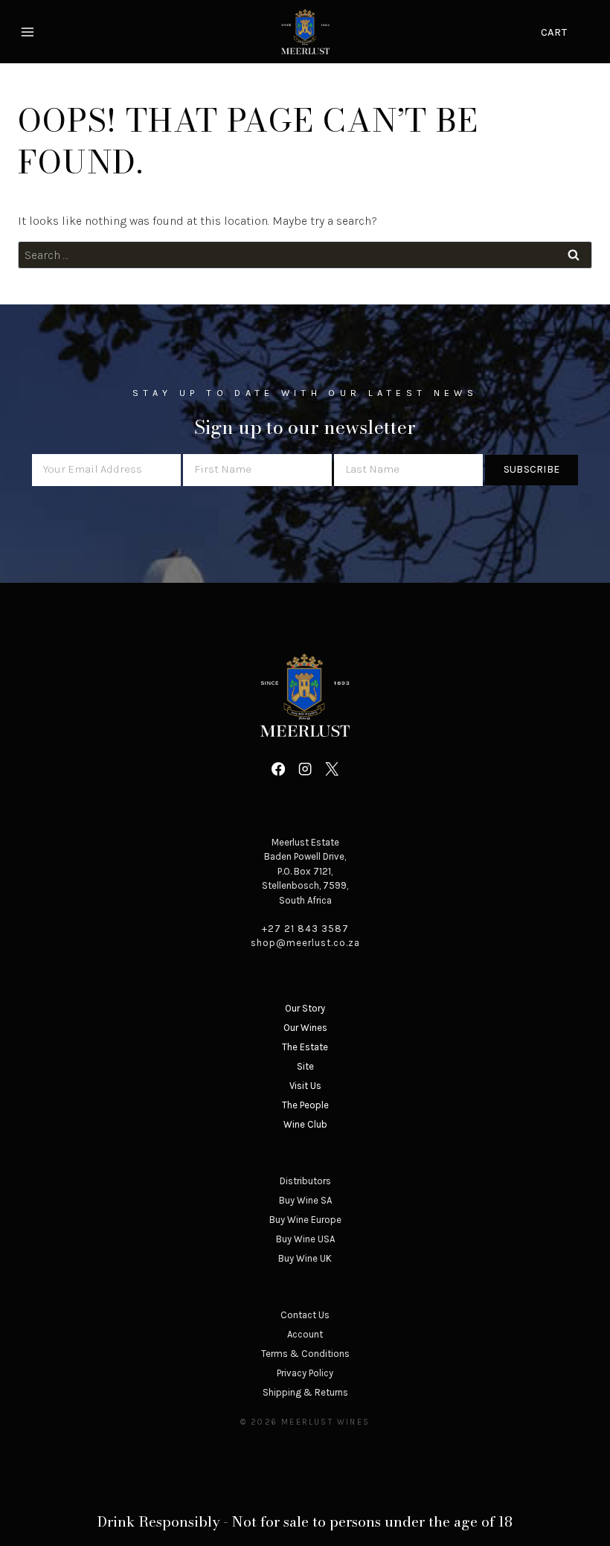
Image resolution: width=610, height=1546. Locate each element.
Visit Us (305, 1085)
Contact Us (305, 1314)
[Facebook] (277, 769)
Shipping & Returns (305, 1392)
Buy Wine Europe (305, 1219)
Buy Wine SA (305, 1200)
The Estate (305, 1047)
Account (305, 1334)
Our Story (305, 1008)
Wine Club (305, 1124)
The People (305, 1105)
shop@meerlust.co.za (305, 942)
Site (305, 1066)
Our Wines (305, 1027)
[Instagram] (305, 769)
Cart (554, 32)
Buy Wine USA (305, 1239)
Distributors (305, 1180)
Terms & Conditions (305, 1353)
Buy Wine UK (305, 1258)
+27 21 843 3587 (305, 928)
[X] (331, 769)
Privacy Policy (305, 1373)
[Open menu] (29, 31)
